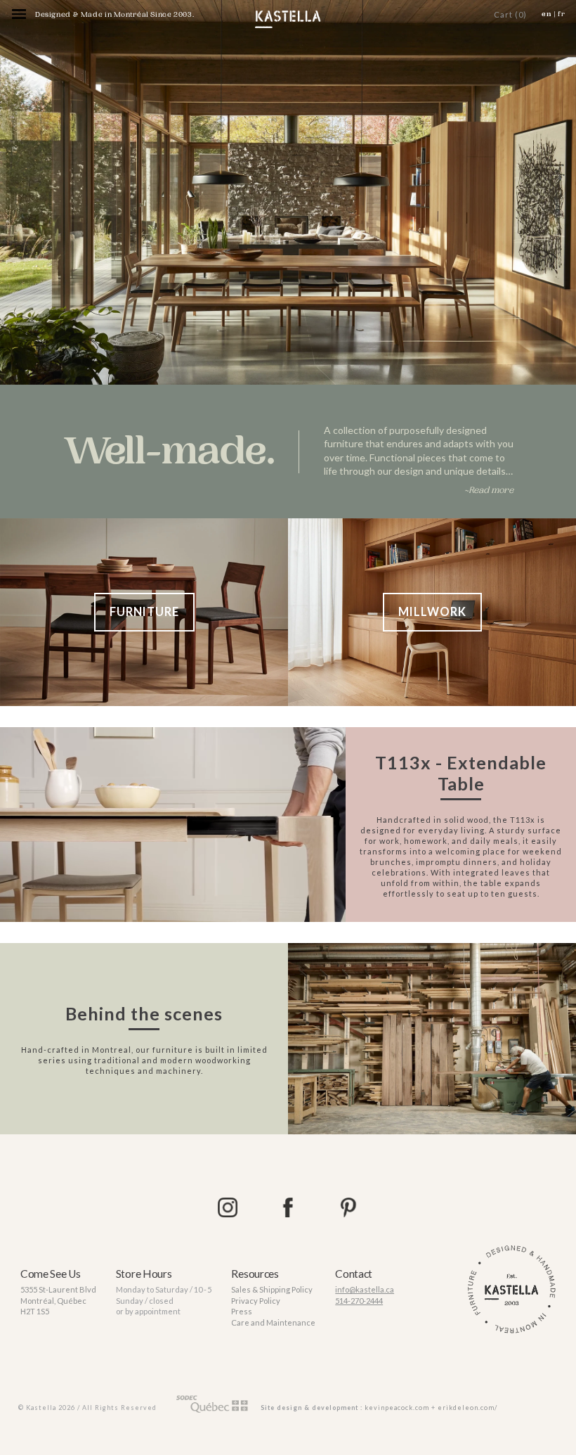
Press (241, 1311)
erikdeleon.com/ (467, 1407)
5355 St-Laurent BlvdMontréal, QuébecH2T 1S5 (58, 1300)
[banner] (288, 19)
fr (561, 14)
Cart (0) (510, 14)
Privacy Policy (255, 1300)
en (547, 14)
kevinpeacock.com (397, 1407)
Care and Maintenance (273, 1322)
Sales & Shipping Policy (272, 1289)
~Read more (488, 490)
